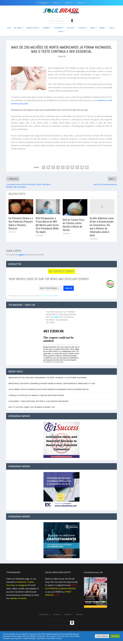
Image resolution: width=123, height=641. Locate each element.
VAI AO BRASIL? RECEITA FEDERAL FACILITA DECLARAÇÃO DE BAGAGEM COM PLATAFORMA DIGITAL (49, 389)
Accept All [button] (115, 636)
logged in (22, 254)
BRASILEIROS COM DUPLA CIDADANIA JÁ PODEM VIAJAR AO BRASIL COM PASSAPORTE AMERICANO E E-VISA (52, 383)
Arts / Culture (18, 28)
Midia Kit (68, 3)
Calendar (80, 3)
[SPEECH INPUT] (68, 20)
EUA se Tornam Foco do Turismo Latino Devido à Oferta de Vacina (73, 225)
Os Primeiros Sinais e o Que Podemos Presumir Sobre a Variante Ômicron (21, 223)
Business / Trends (32, 28)
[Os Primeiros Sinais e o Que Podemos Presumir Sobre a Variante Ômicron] (21, 206)
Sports (111, 28)
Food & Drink (58, 28)
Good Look (81, 28)
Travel (60, 31)
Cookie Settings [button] (102, 636)
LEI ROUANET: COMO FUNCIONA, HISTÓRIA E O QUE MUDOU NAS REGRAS (38, 401)
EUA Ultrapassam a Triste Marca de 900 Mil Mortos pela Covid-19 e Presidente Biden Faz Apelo (47, 225)
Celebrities (46, 28)
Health (92, 28)
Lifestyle (101, 28)
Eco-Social (70, 28)
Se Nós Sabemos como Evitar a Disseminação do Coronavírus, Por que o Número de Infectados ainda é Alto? (102, 226)
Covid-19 (61, 56)
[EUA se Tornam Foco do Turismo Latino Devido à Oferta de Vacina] (75, 207)
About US (56, 3)
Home (9, 28)
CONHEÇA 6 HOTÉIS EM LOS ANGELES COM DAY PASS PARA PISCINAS (36, 395)
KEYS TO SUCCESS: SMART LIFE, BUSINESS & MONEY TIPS (32, 407)
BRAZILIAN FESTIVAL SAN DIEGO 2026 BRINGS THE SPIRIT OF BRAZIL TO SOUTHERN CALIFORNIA (47, 377)
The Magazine (42, 3)
